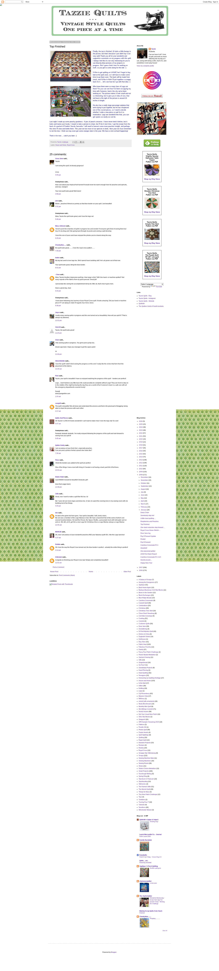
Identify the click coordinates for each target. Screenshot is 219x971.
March (143, 504)
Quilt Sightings (144, 735)
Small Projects (144, 771)
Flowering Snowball (145, 862)
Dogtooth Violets (144, 636)
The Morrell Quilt (144, 789)
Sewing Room (143, 763)
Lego (140, 691)
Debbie (57, 544)
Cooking (141, 618)
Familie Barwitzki (145, 840)
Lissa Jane (59, 158)
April (142, 501)
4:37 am (58, 538)
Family (141, 649)
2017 (141, 448)
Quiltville (142, 303)
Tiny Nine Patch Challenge (148, 794)
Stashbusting (143, 781)
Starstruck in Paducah (146, 779)
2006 (141, 570)
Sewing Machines (145, 761)
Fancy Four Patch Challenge (148, 652)
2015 (141, 454)
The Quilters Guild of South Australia (151, 306)
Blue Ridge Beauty (145, 598)
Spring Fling (143, 776)
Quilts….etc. (143, 861)
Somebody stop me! (147, 515)
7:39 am (58, 453)
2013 (141, 460)
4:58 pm (58, 194)
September (145, 486)
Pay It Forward (145, 542)
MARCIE (58, 532)
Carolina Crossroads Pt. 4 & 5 (151, 557)
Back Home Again (145, 587)
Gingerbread (143, 662)
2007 (141, 567)
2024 (141, 427)
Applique (142, 585)
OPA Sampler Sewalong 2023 (149, 722)
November (144, 480)
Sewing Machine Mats (146, 758)
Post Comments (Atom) (67, 575)
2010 (141, 469)
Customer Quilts (144, 624)
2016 (141, 451)
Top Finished (145, 524)
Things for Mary (144, 792)
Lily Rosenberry (144, 693)
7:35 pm (58, 251)
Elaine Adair (59, 477)
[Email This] (73, 142)
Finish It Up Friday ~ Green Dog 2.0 (150, 857)
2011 (141, 466)
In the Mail (142, 683)
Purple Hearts (143, 732)
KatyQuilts (143, 855)
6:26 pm (58, 238)
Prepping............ (155, 918)
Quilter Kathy (60, 445)
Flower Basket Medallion (147, 655)
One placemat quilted (148, 551)
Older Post (127, 572)
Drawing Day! (154, 821)
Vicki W (58, 327)
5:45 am (58, 438)
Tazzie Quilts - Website (146, 301)
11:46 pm (58, 354)
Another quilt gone (155, 868)
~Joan (57, 274)
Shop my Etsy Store (152, 179)
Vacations (142, 807)
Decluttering (143, 629)
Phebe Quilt (143, 730)
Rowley (141, 748)
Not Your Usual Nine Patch (148, 714)
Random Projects (145, 743)
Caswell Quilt (143, 603)
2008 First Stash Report (149, 554)
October (144, 483)
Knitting (141, 688)
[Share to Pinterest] (83, 142)
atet (56, 201)
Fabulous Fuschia (145, 647)
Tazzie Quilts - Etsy (145, 296)
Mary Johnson (60, 226)
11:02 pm (58, 320)
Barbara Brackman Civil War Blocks (151, 590)
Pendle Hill (142, 727)
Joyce (57, 312)
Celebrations (143, 605)
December (144, 477)
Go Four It (142, 665)
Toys (140, 797)
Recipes (141, 745)
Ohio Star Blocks (144, 717)
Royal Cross (71, 145)
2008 (141, 475)
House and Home (60, 145)
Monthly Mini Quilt (145, 706)
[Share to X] (78, 142)
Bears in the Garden (145, 592)
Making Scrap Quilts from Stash (150, 911)
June (143, 495)
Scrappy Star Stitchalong (147, 753)
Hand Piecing (143, 670)
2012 (141, 463)
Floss (57, 460)
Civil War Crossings (145, 616)
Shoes (141, 766)
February (144, 507)
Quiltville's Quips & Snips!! (148, 820)
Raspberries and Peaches (150, 521)
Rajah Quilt (142, 740)
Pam (57, 376)
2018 (141, 445)
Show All (165, 930)
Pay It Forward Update (148, 536)
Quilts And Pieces (61, 418)
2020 (141, 439)
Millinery (141, 699)
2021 (141, 436)
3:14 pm (58, 550)
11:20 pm (58, 333)
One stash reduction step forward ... (153, 527)
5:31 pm (58, 206)
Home (91, 572)
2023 (141, 430)
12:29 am (58, 369)
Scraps (141, 755)
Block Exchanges (145, 595)
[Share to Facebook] (81, 142)
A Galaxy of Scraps (145, 580)
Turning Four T (144, 802)
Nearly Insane (143, 711)
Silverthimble (60, 361)
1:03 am (58, 396)
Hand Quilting (143, 673)
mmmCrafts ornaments (146, 701)
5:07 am (58, 424)
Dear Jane (142, 626)
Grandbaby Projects (145, 668)
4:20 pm (58, 506)
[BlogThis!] (76, 142)
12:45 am (58, 525)
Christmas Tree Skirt (146, 611)
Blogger (113, 952)
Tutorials (142, 805)
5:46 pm (58, 219)
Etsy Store (142, 642)
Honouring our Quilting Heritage (150, 678)
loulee (57, 258)
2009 (141, 472)
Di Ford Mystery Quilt (146, 631)
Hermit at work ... (146, 560)
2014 (141, 457)
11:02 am (58, 563)
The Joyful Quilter (145, 896)
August (143, 489)
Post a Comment (58, 567)
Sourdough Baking (145, 774)
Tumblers (142, 799)
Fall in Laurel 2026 (145, 836)
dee (56, 513)
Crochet (141, 621)
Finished (142, 913)
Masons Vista (143, 696)
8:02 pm (58, 268)
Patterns (141, 724)
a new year (153, 883)
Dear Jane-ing (145, 533)
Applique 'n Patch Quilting (148, 866)
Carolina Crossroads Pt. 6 (149, 545)
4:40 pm (58, 175)
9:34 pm (58, 291)
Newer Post (54, 572)
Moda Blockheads (145, 704)
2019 (141, 442)
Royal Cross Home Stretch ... (150, 530)
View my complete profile (145, 66)
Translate (159, 287)
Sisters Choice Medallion (147, 768)
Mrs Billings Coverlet (146, 709)
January (144, 510)
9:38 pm (58, 305)
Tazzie (153, 49)
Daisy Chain (145, 512)
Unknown (58, 557)
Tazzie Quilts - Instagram (147, 298)
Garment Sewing (144, 657)
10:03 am (58, 470)
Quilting (141, 737)
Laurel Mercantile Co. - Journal (150, 834)
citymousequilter (145, 881)
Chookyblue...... (60, 245)
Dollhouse (142, 639)
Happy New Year (146, 563)
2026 (141, 421)
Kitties (141, 686)
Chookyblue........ (145, 916)
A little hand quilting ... (148, 518)
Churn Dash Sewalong (146, 613)
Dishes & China (144, 634)
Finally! (143, 539)
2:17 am (58, 411)
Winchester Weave (145, 810)
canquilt (58, 403)
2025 (141, 424)
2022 (141, 433)
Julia (57, 494)
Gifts (140, 660)
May (142, 498)
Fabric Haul (143, 644)
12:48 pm (58, 487)
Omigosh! (142, 719)
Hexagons (142, 675)
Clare (57, 340)
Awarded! (144, 548)
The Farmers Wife (145, 787)
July (142, 492)
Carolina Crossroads (146, 600)
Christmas (142, 608)
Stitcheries (142, 784)
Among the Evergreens (146, 582)
